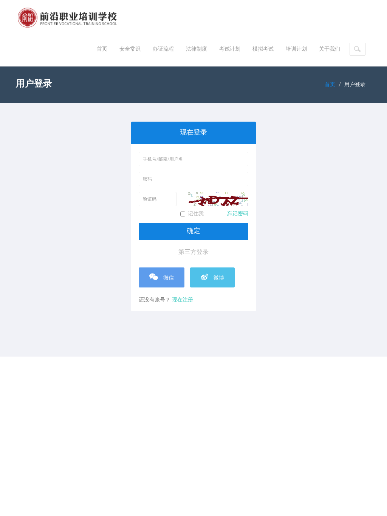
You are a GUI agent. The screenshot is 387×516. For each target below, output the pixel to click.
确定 (193, 231)
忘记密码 (237, 213)
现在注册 (182, 300)
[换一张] (218, 199)
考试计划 (229, 49)
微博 (218, 278)
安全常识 (130, 49)
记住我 (218, 213)
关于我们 (329, 49)
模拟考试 (263, 49)
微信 (168, 278)
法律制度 (196, 49)
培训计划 (296, 49)
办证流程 (163, 49)
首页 (102, 49)
